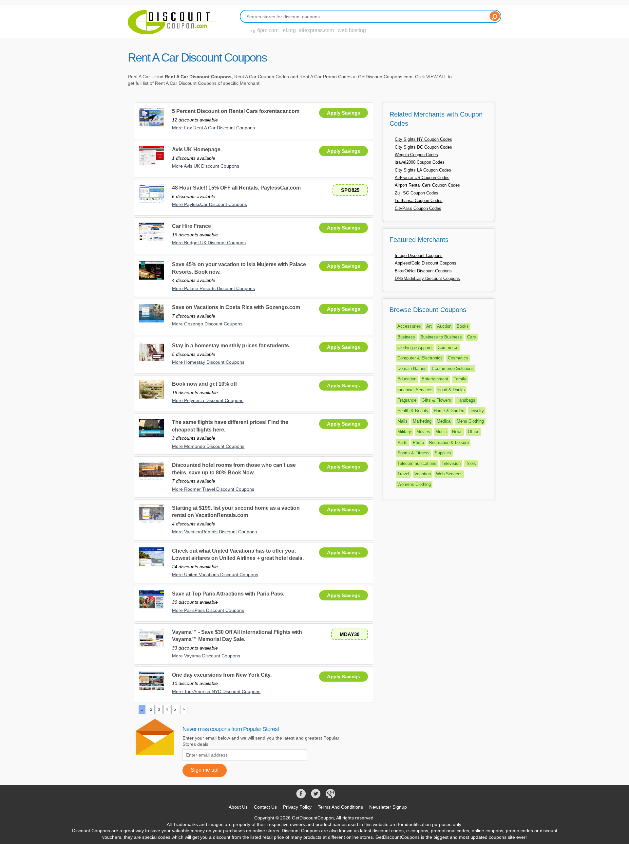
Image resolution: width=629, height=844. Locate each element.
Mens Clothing (470, 421)
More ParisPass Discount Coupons (208, 610)
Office (473, 431)
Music (441, 431)
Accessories (409, 326)
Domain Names (412, 368)
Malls (402, 421)
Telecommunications (416, 463)
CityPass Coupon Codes (418, 208)
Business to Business (441, 337)
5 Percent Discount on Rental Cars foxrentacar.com (235, 111)
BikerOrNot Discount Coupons (423, 270)
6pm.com (267, 30)
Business (406, 337)
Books (463, 326)
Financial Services (414, 389)
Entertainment (435, 378)
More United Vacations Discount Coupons (215, 574)
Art (429, 326)
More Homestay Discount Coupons (208, 362)
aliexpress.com (316, 30)
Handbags (465, 400)
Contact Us (265, 807)
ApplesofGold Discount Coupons (425, 263)
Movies (423, 431)
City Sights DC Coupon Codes (423, 147)
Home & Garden (449, 410)
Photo (418, 442)
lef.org (288, 30)
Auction (444, 326)
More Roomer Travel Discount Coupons (213, 489)
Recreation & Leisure (449, 442)
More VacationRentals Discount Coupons (214, 531)
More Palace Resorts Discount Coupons (213, 288)
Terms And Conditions (340, 807)
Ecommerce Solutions (453, 368)
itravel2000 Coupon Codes (420, 162)
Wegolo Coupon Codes (416, 154)
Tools (471, 463)
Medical (444, 421)
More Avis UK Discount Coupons (205, 166)
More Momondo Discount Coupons (208, 446)
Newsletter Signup (388, 807)
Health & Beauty (413, 410)
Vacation (422, 473)
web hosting (352, 30)
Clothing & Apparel (414, 347)
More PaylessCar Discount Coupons (209, 204)
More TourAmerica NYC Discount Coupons (216, 691)
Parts (402, 442)
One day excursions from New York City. (222, 675)
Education (406, 378)
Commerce (448, 347)
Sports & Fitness (413, 452)
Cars (471, 337)
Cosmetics (458, 358)
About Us (238, 807)
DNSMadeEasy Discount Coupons (427, 278)
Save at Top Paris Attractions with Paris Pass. (228, 593)
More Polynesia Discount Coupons (207, 400)
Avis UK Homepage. (197, 149)
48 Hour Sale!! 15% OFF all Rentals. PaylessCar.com (236, 188)
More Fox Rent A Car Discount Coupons (213, 127)
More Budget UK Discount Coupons (209, 242)
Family (459, 378)
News (457, 431)
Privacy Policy (297, 807)
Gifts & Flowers (436, 400)
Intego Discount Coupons (419, 255)
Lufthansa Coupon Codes (419, 200)
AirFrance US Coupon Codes (422, 177)
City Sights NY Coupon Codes (423, 139)
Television (451, 463)
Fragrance (406, 400)
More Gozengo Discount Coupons (207, 323)
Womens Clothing (414, 484)
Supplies (443, 452)
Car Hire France (191, 226)
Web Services (449, 473)
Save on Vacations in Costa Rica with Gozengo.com (236, 307)
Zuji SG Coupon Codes (416, 193)
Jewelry (476, 410)
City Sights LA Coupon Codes (423, 170)
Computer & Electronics (420, 358)
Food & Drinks (451, 389)
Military (404, 431)
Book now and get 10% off (204, 384)
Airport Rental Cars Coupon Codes (427, 185)
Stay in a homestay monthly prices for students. (231, 345)
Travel (403, 473)
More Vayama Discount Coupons (206, 655)
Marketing (422, 421)
